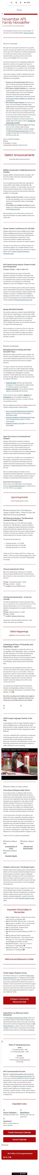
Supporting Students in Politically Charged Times (20, 417)
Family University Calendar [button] (19, 1132)
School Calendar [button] (19, 1139)
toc (2, 14)
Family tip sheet (11, 383)
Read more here (15, 209)
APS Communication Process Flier (21, 1076)
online (26, 555)
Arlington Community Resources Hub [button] (19, 1000)
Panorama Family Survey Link (23, 300)
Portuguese (7, 397)
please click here (29, 33)
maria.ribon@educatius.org (17, 486)
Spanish (26, 395)
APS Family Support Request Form (18, 131)
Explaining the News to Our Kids (15, 423)
